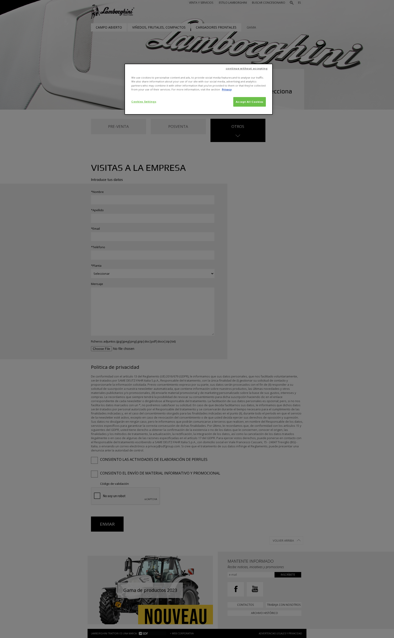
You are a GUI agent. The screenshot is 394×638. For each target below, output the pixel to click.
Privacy (227, 89)
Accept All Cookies (249, 101)
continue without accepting (247, 68)
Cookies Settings (143, 101)
